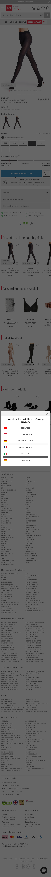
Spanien (25, 460)
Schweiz (25, 428)
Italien (25, 454)
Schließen (47, 413)
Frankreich (25, 447)
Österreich (25, 434)
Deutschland (25, 441)
